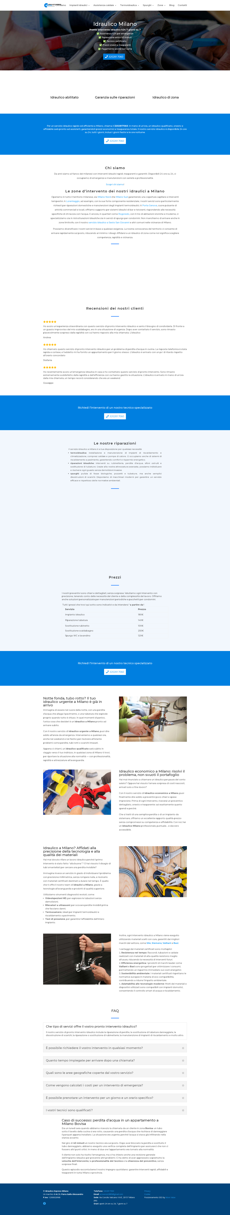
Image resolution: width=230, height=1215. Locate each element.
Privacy (147, 1191)
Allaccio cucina (96, 549)
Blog (171, 5)
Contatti (182, 5)
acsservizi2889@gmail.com (111, 1194)
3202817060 (115, 56)
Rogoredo (123, 214)
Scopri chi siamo (115, 184)
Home (48, 5)
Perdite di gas (170, 549)
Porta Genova (149, 205)
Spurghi (147, 5)
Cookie (147, 1194)
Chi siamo (60, 5)
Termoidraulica (128, 5)
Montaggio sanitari (133, 549)
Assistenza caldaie (103, 5)
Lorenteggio (73, 201)
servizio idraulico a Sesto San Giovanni (109, 222)
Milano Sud (122, 197)
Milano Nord (104, 197)
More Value (170, 1197)
